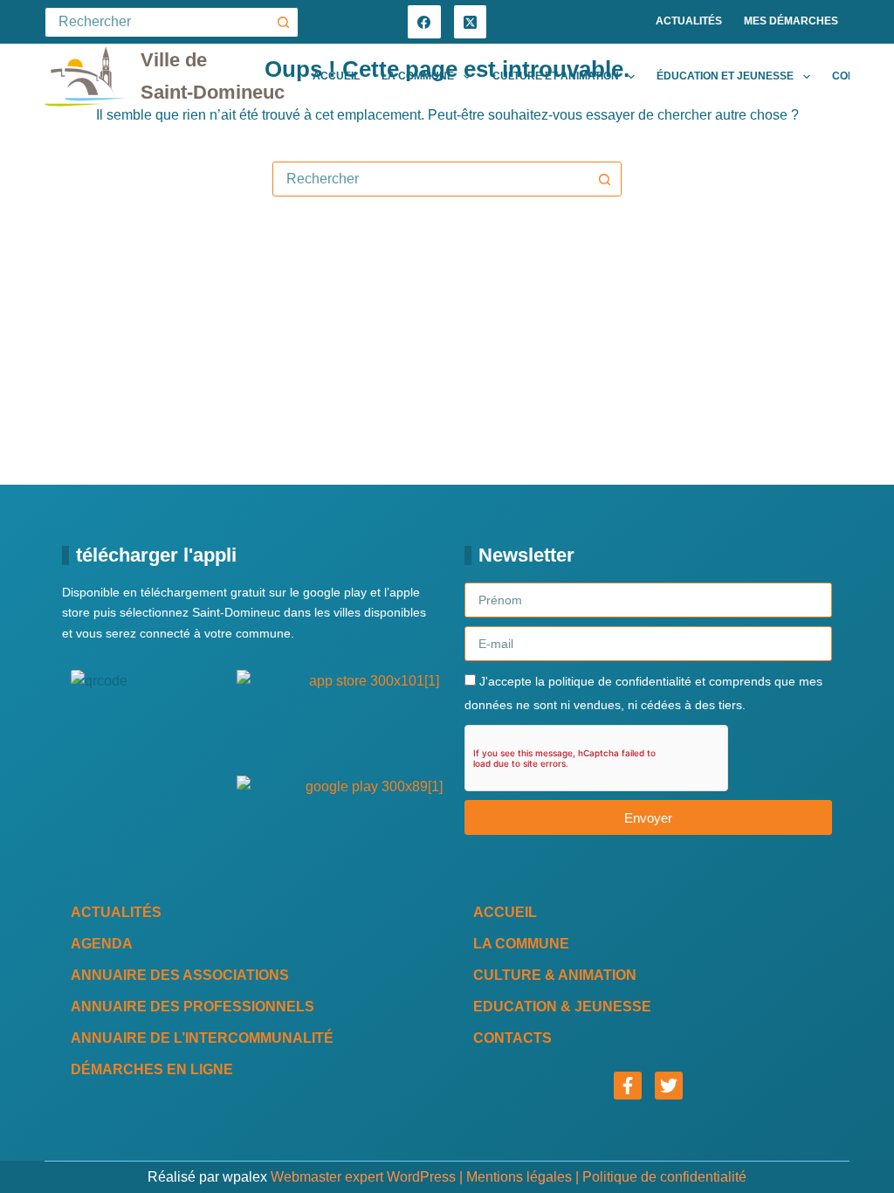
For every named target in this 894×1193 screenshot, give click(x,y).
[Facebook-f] (628, 1086)
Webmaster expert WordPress (363, 1176)
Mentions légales (519, 1176)
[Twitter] (669, 1086)
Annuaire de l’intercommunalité (202, 1038)
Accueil (336, 76)
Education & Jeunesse (562, 1006)
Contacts (512, 1038)
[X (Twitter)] (470, 21)
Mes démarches (791, 21)
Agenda (102, 943)
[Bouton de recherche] (283, 22)
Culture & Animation (554, 975)
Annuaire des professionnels (192, 1006)
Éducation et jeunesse (725, 76)
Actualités (689, 21)
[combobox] (430, 179)
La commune (418, 76)
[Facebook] (424, 21)
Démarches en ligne (152, 1069)
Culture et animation (555, 76)
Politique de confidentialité (664, 1176)
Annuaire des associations (180, 975)
